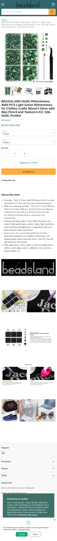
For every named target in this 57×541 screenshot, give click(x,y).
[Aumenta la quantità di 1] (24, 153)
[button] (8, 90)
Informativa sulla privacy (27, 515)
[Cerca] (52, 12)
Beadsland (5, 120)
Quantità (4, 148)
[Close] (54, 520)
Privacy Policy (24, 529)
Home (4, 20)
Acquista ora (28, 172)
